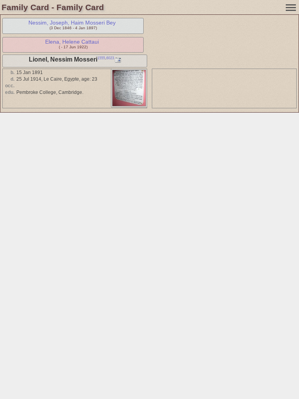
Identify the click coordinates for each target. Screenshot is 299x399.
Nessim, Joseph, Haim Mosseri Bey (72, 22)
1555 (101, 58)
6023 (110, 58)
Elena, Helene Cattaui (72, 42)
